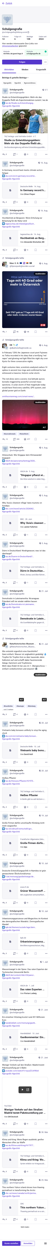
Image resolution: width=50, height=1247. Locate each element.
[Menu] (45, 62)
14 (3, 39)
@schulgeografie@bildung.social (14, 32)
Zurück (9, 3)
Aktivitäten (9, 69)
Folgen (22, 62)
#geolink (17, 83)
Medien (25, 69)
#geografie (7, 83)
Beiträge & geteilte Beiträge (14, 78)
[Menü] (45, 1243)
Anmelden (27, 1243)
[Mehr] (46, 154)
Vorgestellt (41, 69)
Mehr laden (25, 1227)
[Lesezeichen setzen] (35, 154)
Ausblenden (40, 274)
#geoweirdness (30, 83)
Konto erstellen (11, 1243)
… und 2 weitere (7, 710)
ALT (44, 427)
